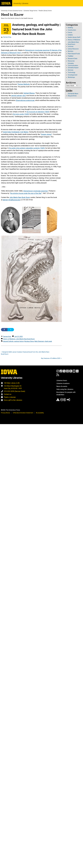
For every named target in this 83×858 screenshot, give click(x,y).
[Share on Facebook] (4, 329)
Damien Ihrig (7, 37)
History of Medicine (9, 339)
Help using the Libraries (64, 389)
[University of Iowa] (6, 3)
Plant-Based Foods (74, 53)
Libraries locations (63, 383)
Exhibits (70, 35)
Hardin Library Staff (74, 37)
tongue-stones (46, 134)
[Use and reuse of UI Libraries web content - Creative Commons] (63, 401)
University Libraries (20, 3)
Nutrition (70, 51)
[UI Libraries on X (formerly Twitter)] (64, 372)
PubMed (70, 56)
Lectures (70, 46)
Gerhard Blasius (29, 93)
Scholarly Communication (73, 64)
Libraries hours (61, 380)
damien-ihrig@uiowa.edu (11, 200)
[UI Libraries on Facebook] (61, 372)
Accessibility (40, 413)
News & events (61, 386)
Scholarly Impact (73, 67)
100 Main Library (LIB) (12, 383)
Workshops (71, 77)
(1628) (21, 114)
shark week (48, 341)
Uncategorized (72, 75)
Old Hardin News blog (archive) (73, 95)
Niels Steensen (39, 341)
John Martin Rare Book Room (19, 197)
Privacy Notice (5, 413)
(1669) (27, 148)
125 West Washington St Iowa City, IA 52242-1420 (13, 387)
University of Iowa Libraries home (11, 10)
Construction (72, 30)
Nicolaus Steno (29, 341)
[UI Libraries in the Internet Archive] (57, 401)
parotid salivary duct (18, 96)
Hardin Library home (45, 10)
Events (70, 32)
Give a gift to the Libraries (13, 400)
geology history (19, 341)
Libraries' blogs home (30, 10)
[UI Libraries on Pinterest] (67, 372)
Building (70, 27)
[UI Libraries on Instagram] (57, 372)
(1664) (38, 112)
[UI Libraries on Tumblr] (70, 372)
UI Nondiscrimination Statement (23, 413)
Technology (71, 72)
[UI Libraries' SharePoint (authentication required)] (68, 401)
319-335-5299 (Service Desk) (14, 391)
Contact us (7, 394)
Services (70, 70)
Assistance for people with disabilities (66, 393)
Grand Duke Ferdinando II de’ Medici (15, 132)
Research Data (72, 58)
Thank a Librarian (10, 397)
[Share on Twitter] (10, 329)
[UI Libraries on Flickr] (77, 372)
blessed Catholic (8, 341)
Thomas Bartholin (23, 84)
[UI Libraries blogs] (57, 376)
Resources (71, 61)
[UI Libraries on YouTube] (74, 372)
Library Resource (73, 49)
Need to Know (12, 14)
